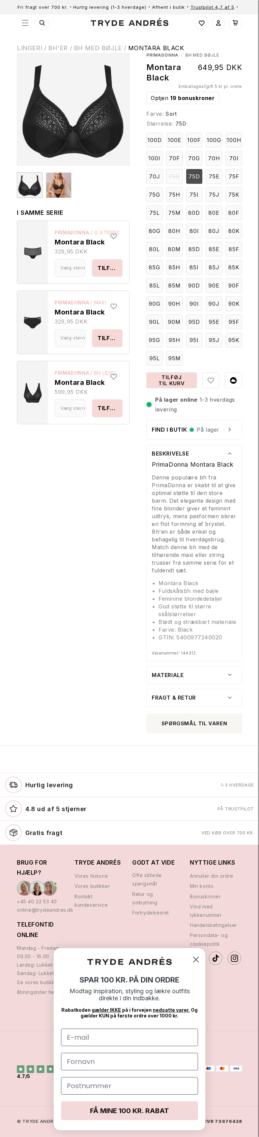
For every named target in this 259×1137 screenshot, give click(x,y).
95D (194, 322)
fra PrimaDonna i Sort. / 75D (29, 185)
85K (233, 267)
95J (214, 340)
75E (214, 176)
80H (174, 231)
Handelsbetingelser (213, 925)
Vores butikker (92, 886)
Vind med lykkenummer (206, 911)
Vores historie (91, 876)
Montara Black (156, 48)
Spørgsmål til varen (194, 723)
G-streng (107, 232)
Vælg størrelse (72, 267)
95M (174, 358)
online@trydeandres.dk (43, 910)
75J (214, 194)
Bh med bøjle (202, 55)
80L (154, 249)
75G (154, 194)
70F (174, 158)
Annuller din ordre (211, 876)
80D (194, 212)
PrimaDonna (72, 232)
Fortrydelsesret (150, 912)
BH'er (58, 48)
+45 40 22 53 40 (37, 901)
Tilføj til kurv (109, 268)
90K (234, 303)
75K (233, 194)
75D (194, 176)
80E (214, 212)
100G (214, 140)
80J (214, 231)
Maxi (100, 302)
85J (214, 267)
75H (174, 194)
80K (234, 231)
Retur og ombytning (144, 898)
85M (174, 285)
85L (154, 285)
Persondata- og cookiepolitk (209, 939)
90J (214, 303)
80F (233, 212)
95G (154, 340)
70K (175, 178)
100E (174, 140)
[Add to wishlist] (114, 236)
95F (234, 322)
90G (155, 303)
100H (234, 140)
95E (214, 322)
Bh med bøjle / (101, 48)
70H (214, 158)
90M (174, 322)
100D (154, 140)
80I (194, 231)
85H (174, 267)
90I (194, 303)
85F (234, 249)
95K (233, 340)
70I (234, 158)
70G (194, 158)
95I (194, 340)
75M (174, 212)
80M (174, 249)
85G (154, 267)
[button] (25, 22)
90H (174, 303)
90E (214, 285)
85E (214, 249)
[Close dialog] (196, 959)
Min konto (201, 886)
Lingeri (29, 48)
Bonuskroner (205, 896)
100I (154, 158)
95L (154, 358)
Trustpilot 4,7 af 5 (212, 7)
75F (234, 176)
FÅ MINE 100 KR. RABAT (129, 1111)
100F (194, 140)
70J (154, 176)
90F (233, 285)
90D (194, 285)
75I (194, 194)
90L (154, 322)
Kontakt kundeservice (91, 901)
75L (154, 212)
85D (194, 249)
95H (174, 340)
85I (194, 267)
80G (155, 231)
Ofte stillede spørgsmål (147, 879)
